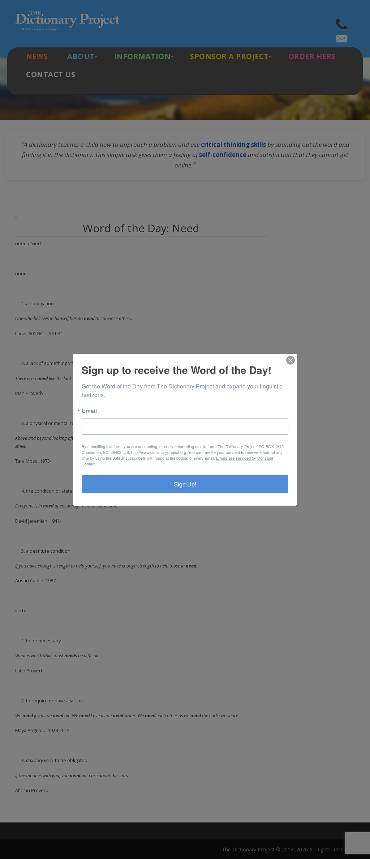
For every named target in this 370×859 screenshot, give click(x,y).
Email (89, 411)
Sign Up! (185, 484)
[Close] (290, 360)
